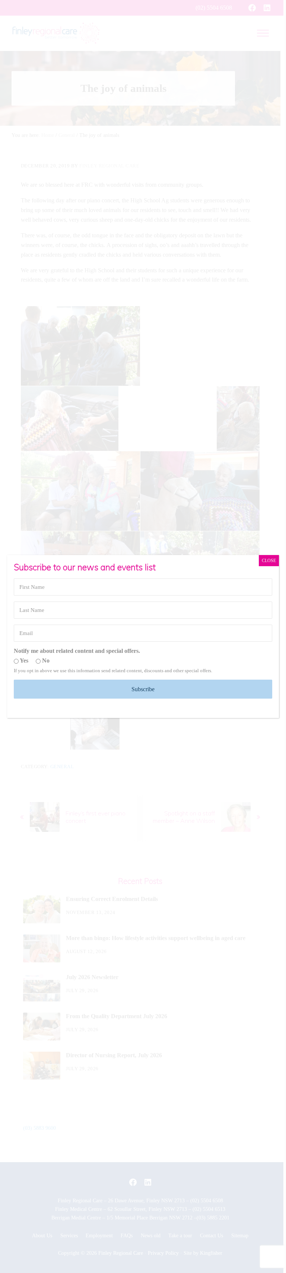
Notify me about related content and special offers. (77, 651)
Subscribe (143, 689)
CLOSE (269, 560)
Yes (23, 660)
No (45, 660)
